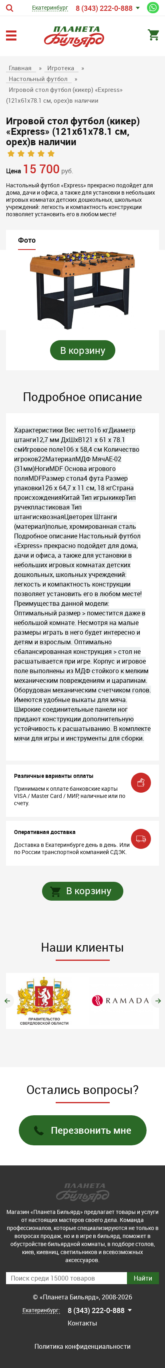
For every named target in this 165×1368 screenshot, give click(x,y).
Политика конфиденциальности (82, 1346)
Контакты (82, 1323)
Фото (27, 240)
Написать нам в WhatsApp (153, 7)
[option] (82, 290)
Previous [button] (7, 1001)
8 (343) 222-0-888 (104, 8)
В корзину (82, 350)
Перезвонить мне (91, 1130)
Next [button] (158, 1001)
